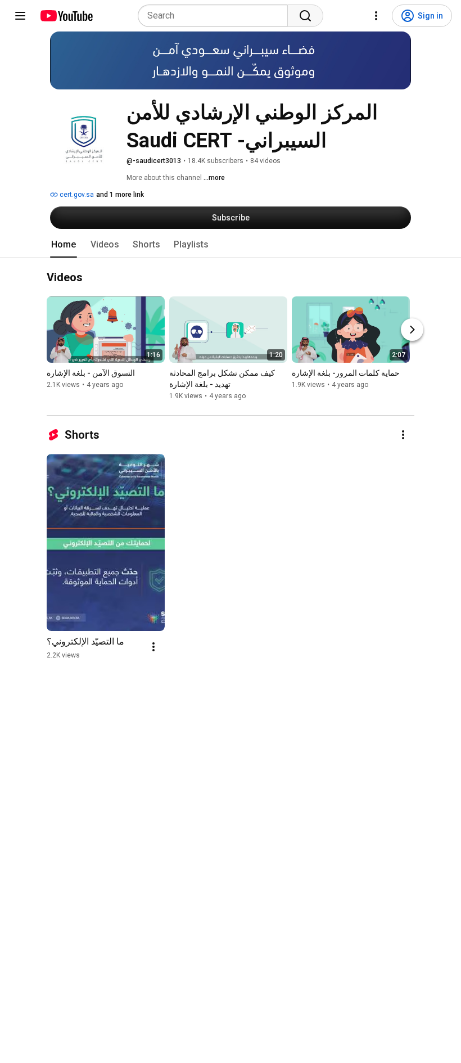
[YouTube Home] (66, 15)
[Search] (305, 15)
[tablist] (230, 244)
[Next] (412, 330)
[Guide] (20, 15)
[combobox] (216, 15)
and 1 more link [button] (120, 195)
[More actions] (403, 435)
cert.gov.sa (76, 195)
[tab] (63, 244)
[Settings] (376, 15)
